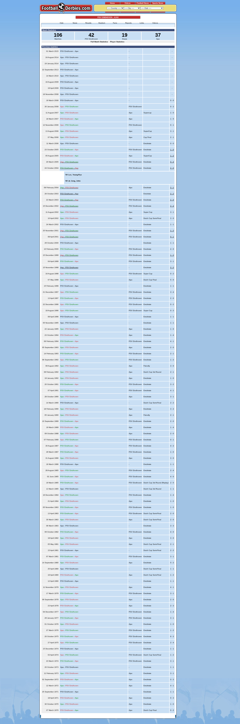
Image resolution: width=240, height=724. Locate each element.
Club (61, 23)
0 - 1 (172, 237)
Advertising (132, 716)
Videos (128, 3)
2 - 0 (172, 168)
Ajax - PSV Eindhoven (69, 267)
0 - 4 (172, 162)
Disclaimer (151, 716)
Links (142, 23)
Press (142, 716)
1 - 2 (172, 156)
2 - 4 (172, 206)
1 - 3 (172, 231)
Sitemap (161, 716)
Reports (128, 23)
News (75, 23)
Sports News (157, 3)
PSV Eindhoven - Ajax (69, 194)
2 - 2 (172, 194)
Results (88, 23)
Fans (115, 23)
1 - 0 (172, 150)
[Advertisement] (189, 66)
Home (112, 3)
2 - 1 (172, 188)
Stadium (101, 23)
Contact (170, 716)
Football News (143, 3)
